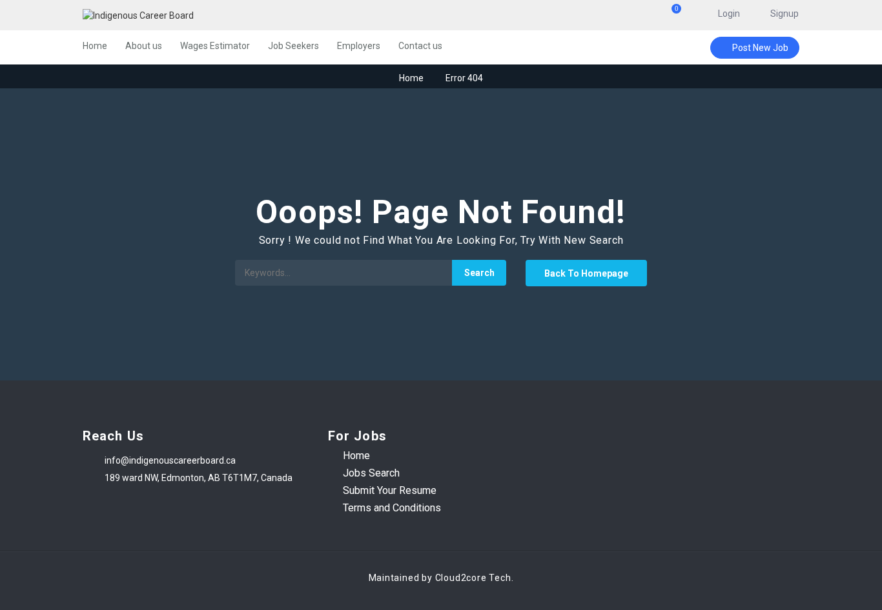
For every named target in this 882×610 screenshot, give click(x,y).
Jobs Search (371, 473)
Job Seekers (293, 46)
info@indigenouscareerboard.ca (170, 460)
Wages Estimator (215, 46)
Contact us (420, 46)
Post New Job (760, 48)
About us (143, 46)
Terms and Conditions (392, 508)
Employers (358, 46)
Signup (784, 13)
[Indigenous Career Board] (208, 15)
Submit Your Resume (389, 490)
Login (729, 13)
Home (95, 46)
